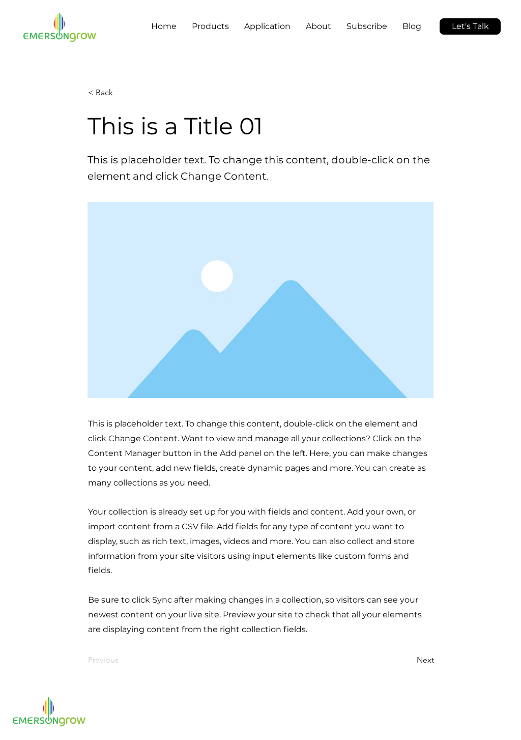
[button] (164, 17)
